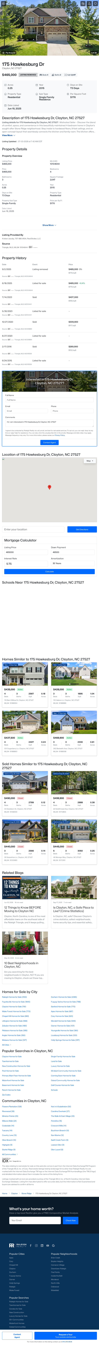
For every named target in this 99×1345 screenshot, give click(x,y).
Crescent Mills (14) (58, 1126)
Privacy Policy (60, 435)
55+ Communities (16, 1320)
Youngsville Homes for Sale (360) (64, 1030)
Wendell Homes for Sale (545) (63, 1021)
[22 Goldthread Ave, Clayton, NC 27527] (74, 782)
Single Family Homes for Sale (63, 1056)
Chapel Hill (13, 1265)
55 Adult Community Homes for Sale (66, 1071)
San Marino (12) (57, 1135)
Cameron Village (57, 1265)
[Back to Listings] (3, 3)
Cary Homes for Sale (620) (62, 1016)
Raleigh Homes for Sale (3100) (14, 997)
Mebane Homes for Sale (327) (14, 1040)
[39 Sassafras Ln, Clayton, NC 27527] (25, 831)
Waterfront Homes (16, 1323)
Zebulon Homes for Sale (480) (14, 1026)
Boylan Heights (57, 1261)
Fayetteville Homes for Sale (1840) (16, 1002)
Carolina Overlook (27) (60, 1111)
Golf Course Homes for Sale (62, 1085)
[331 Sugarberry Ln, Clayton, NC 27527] (25, 722)
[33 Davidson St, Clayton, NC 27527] (25, 782)
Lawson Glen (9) (57, 1145)
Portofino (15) (56, 1121)
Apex (11, 1258)
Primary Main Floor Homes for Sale (16, 1075)
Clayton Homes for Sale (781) (14, 1006)
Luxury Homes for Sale (60, 1066)
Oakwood (55, 1287)
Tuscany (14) (7, 1130)
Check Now (71, 1220)
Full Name (9, 395)
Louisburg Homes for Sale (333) (64, 1035)
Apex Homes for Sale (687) (62, 1011)
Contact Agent (49, 442)
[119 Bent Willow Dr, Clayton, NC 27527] (25, 674)
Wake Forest (14, 1290)
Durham (12, 1272)
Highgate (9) (7, 1145)
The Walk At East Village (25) (63, 1116)
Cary (11, 1261)
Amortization (57, 558)
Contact (17, 1335)
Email (7, 406)
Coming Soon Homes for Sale (63, 1075)
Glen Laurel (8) (57, 1149)
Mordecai (55, 1279)
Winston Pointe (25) (10, 1116)
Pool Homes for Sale (10, 1071)
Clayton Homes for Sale (12, 1056)
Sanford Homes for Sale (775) (63, 1006)
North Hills (55, 1283)
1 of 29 (94, 53)
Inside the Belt (56, 1276)
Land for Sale (56, 1061)
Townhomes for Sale (10, 1061)
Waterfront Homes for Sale (13, 1080)
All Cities (5, 1045)
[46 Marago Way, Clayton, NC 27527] (74, 831)
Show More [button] (48, 225)
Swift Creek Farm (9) (59, 1140)
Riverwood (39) (8, 1111)
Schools (54, 1090)
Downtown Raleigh (58, 1269)
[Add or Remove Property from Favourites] (95, 3)
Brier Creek (55, 1258)
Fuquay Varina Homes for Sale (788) (66, 1002)
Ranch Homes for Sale (11, 1090)
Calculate (49, 571)
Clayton (12, 1269)
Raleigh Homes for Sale (18, 1302)
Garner (12, 1279)
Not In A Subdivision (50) (61, 1106)
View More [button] (7, 135)
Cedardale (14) (8, 1126)
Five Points (55, 1272)
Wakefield (55, 1290)
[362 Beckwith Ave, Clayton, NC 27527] (74, 722)
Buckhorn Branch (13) (60, 1130)
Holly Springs (14, 1283)
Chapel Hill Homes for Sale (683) (15, 1016)
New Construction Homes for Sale (16, 1066)
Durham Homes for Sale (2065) (64, 997)
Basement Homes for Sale (13, 1085)
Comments (10, 417)
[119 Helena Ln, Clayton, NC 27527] (74, 674)
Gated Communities (17, 1327)
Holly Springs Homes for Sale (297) (65, 1040)
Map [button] (89, 461)
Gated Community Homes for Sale (65, 1080)
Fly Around (10, 53)
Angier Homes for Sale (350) (13, 1035)
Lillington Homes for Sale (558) (14, 1021)
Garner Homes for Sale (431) (63, 1026)
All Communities (9, 1154)
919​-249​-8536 (67, 1342)
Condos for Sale (15, 1309)
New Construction (16, 1312)
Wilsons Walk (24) (9, 1121)
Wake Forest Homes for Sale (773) (16, 1011)
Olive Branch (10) (9, 1140)
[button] (30, 1245)
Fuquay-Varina (15, 1276)
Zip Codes (6, 1095)
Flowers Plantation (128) (12, 1106)
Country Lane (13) (9, 1135)
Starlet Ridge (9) (8, 1149)
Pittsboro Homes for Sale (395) (14, 1030)
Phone (53, 406)
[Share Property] (89, 3)
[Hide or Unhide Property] (83, 3)
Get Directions (82, 529)
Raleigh (12, 1287)
